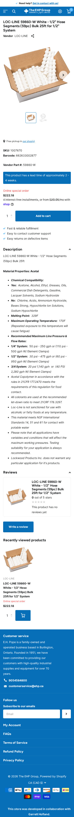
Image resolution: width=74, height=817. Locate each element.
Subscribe (66, 714)
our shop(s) (29, 141)
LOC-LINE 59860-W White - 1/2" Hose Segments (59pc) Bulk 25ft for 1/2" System (18, 590)
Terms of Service (15, 743)
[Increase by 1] (12, 212)
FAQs (7, 734)
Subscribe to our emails (19, 706)
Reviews (10, 472)
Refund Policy (13, 751)
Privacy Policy (13, 760)
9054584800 (18, 680)
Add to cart (43, 215)
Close (14, 11)
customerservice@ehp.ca (26, 686)
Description (12, 249)
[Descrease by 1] (12, 219)
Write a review (18, 526)
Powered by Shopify (53, 776)
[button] (63, 74)
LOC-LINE (21, 36)
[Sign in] (60, 11)
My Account (12, 725)
